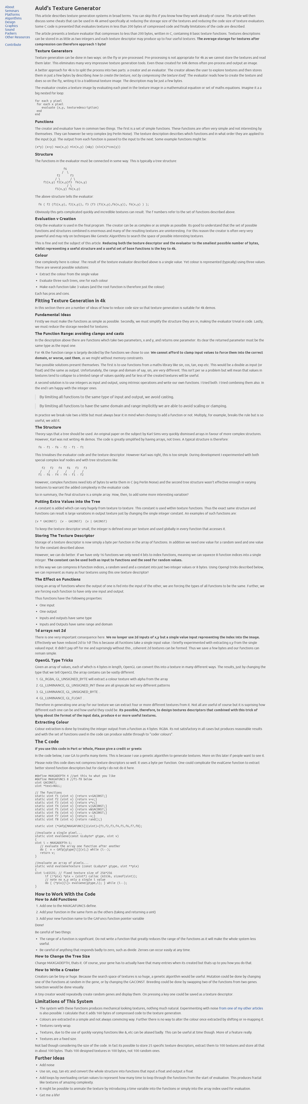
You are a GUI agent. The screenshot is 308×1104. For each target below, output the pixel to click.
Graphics (11, 26)
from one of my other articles (241, 1008)
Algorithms (13, 18)
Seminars (12, 11)
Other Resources (17, 37)
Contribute (13, 44)
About (9, 7)
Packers (11, 33)
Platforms (12, 14)
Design (10, 22)
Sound (9, 29)
